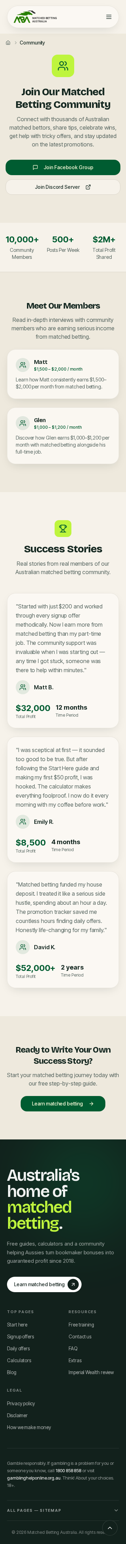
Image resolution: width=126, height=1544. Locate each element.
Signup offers (20, 1336)
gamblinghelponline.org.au (34, 1478)
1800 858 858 (68, 1470)
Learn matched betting (57, 1104)
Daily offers (18, 1348)
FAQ (73, 1348)
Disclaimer (17, 1415)
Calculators (19, 1360)
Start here (17, 1325)
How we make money (29, 1427)
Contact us (80, 1336)
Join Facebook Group (68, 167)
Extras (75, 1360)
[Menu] (109, 17)
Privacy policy (21, 1403)
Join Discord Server (57, 187)
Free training (81, 1325)
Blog (11, 1372)
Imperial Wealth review (91, 1372)
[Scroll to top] (110, 1528)
